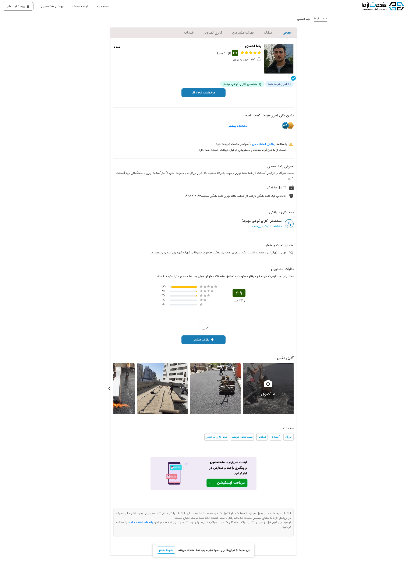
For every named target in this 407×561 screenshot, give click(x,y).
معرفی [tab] (287, 32)
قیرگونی (262, 437)
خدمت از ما (102, 6)
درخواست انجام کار (203, 92)
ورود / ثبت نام (16, 6)
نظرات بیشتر (201, 339)
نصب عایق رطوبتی (242, 437)
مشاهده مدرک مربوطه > (267, 226)
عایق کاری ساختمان (216, 437)
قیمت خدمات (80, 6)
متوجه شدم (166, 550)
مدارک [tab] (268, 32)
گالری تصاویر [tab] (213, 32)
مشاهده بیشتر (238, 126)
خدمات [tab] (189, 32)
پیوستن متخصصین (52, 6)
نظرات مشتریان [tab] (243, 32)
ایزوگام (288, 437)
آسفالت (275, 437)
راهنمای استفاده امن (264, 144)
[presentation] (298, 388)
